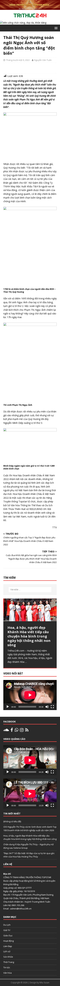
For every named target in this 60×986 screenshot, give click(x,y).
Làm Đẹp (7, 946)
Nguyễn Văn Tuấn (43, 60)
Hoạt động (8, 940)
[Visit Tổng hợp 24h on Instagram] (22, 730)
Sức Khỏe (8, 956)
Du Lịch (6, 924)
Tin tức (6, 967)
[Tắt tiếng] (47, 706)
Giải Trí (6, 930)
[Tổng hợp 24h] (30, 8)
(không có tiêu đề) (12, 821)
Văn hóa (7, 972)
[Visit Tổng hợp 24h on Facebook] (11, 730)
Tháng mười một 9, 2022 (18, 60)
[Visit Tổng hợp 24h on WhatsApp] (16, 730)
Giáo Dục (7, 935)
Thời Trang (8, 962)
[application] (30, 695)
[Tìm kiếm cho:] (30, 590)
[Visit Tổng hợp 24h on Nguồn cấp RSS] (26, 730)
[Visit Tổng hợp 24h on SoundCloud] (6, 730)
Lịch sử (6, 951)
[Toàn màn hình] (52, 706)
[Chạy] (7, 706)
